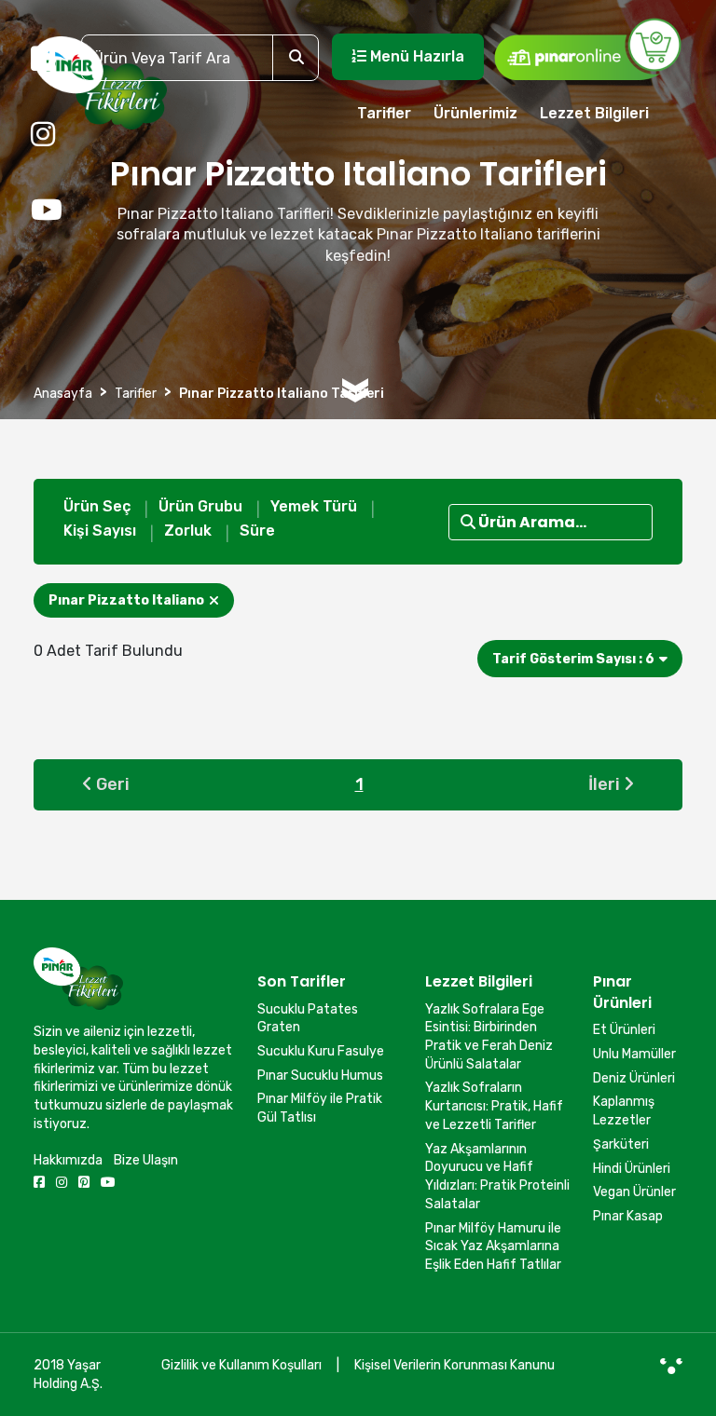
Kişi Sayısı (99, 530)
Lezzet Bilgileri (594, 113)
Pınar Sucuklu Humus (320, 1075)
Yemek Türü (313, 506)
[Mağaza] (587, 48)
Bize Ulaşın (146, 1160)
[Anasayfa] (100, 91)
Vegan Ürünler (634, 1192)
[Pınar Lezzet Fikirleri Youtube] (46, 210)
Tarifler (384, 113)
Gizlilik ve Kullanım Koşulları (241, 1365)
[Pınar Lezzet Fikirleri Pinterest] (84, 1183)
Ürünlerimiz (475, 113)
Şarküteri (621, 1144)
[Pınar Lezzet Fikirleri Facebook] (43, 59)
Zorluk (188, 530)
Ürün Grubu (200, 506)
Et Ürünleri (624, 1030)
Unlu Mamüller (634, 1054)
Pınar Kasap (628, 1216)
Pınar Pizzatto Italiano (126, 600)
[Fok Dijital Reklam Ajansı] (671, 1365)
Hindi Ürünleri (631, 1169)
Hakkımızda (68, 1160)
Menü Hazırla (415, 56)
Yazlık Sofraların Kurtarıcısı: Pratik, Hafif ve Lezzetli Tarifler (494, 1106)
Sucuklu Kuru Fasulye (320, 1051)
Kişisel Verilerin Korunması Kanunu (454, 1365)
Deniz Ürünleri (634, 1078)
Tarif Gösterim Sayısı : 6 (573, 659)
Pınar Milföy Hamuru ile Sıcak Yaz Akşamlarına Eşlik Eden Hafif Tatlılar (493, 1246)
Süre (257, 530)
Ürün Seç (97, 506)
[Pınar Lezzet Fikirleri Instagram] (43, 135)
